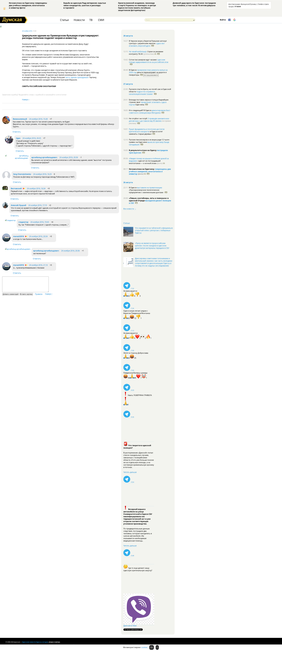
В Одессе (133, 70)
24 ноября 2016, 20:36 (68, 157)
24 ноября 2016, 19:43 (39, 222)
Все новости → (129, 209)
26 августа (128, 182)
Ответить (17, 132)
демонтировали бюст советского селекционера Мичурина (149, 111)
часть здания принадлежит (77, 77)
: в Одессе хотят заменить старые (146, 132)
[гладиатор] (10, 220)
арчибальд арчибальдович (44, 157)
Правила (38, 294)
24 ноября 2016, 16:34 (36, 188)
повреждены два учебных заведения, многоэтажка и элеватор (150, 171)
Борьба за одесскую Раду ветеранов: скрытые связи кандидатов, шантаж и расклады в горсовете (84, 5)
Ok (151, 647)
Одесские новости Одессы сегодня (35, 642)
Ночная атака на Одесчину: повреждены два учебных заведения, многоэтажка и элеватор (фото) (28, 5)
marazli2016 (18, 236)
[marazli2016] (6, 241)
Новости (79, 20)
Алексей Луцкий (18, 205)
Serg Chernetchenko (22, 174)
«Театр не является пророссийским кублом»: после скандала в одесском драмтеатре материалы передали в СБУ (152, 245)
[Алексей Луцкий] (5, 207)
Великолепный (20, 119)
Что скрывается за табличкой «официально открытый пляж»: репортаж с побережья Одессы (154, 230)
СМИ (101, 20)
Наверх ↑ (26, 99)
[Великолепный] (6, 123)
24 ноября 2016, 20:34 (38, 236)
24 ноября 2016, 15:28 (38, 119)
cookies (144, 647)
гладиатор (23, 222)
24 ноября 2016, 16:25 (42, 174)
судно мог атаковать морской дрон (147, 44)
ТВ (91, 20)
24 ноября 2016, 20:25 (31, 138)
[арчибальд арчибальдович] (17, 158)
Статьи (64, 20)
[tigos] (9, 143)
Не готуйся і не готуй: (138, 118)
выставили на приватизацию (149, 187)
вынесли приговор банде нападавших (149, 143)
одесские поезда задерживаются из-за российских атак (148, 60)
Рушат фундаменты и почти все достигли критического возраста (146, 130)
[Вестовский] (5, 190)
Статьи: (126, 223)
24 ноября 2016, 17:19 (37, 205)
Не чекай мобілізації (137, 51)
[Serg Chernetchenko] (6, 179)
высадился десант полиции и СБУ (150, 201)
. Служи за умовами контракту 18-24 (146, 52)
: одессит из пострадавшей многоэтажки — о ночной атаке (146, 162)
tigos (18, 138)
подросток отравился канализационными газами (142, 92)
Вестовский (16, 188)
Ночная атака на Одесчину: (142, 169)
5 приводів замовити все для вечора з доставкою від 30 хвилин (149, 119)
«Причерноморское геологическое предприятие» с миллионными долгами (146, 191)
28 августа (128, 36)
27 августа (128, 84)
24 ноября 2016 (27, 31)
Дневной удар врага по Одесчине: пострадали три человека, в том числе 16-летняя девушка (194, 4)
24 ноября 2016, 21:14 (38, 265)
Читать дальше (130, 472)
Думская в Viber (130, 625)
